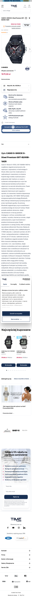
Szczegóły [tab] (13, 284)
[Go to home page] (14, 6)
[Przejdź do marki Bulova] (24, 430)
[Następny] (30, 49)
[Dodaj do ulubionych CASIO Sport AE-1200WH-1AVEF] (14, 336)
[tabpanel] (16, 221)
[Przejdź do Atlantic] (7, 430)
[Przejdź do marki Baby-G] (16, 430)
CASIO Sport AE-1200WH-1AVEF (8, 351)
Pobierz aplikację (16, 130)
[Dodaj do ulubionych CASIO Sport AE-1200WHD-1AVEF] (29, 336)
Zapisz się (16, 497)
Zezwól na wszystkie (16, 313)
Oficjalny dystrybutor (7, 71)
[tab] (16, 144)
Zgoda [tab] (5, 284)
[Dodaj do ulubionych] (29, 18)
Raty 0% (18, 86)
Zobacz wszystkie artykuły (22, 378)
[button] (4, 32)
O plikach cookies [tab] (24, 284)
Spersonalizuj (15, 319)
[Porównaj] (26, 18)
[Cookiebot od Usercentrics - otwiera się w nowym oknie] (23, 279)
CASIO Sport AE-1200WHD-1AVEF (21, 351)
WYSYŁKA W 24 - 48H (26, 25)
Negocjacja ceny (18, 90)
